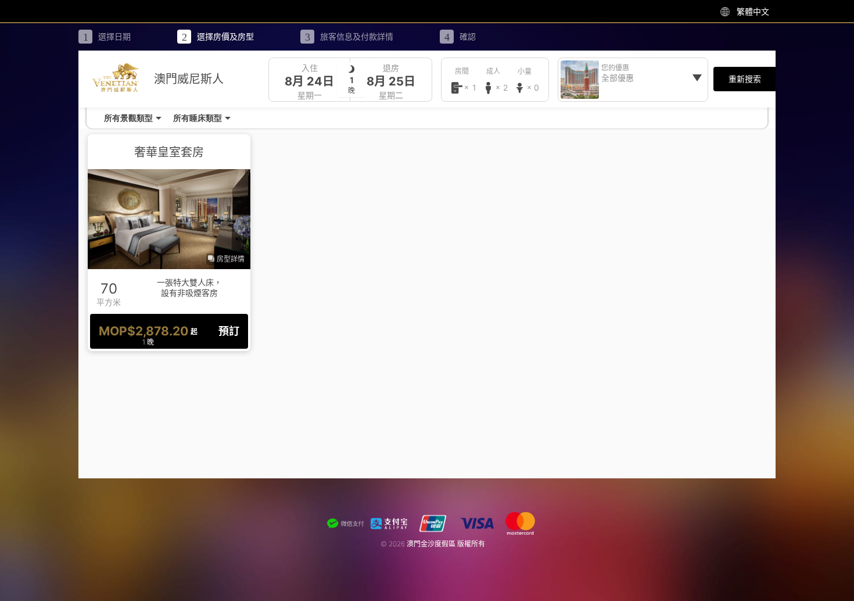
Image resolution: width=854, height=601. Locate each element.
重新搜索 (745, 79)
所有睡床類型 (197, 118)
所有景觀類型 (128, 118)
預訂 (228, 331)
